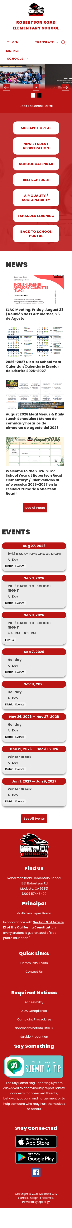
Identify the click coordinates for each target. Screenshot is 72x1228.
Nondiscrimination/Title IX (34, 1028)
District (13, 51)
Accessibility (34, 1002)
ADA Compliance (34, 1011)
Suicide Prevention (34, 1036)
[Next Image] (65, 87)
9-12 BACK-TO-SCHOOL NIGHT (35, 553)
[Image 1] (33, 95)
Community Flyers (34, 963)
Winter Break (19, 756)
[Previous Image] (6, 87)
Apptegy (44, 1202)
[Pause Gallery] (36, 87)
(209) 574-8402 (34, 894)
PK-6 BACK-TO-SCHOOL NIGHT (29, 588)
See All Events (34, 818)
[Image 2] (39, 95)
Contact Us (34, 971)
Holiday (15, 659)
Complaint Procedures (34, 1019)
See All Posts (35, 508)
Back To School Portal (36, 106)
